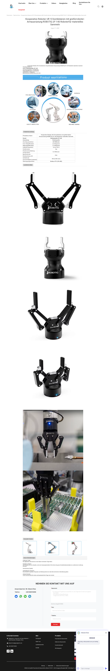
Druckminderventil (59, 645)
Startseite (9, 15)
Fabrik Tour (38, 641)
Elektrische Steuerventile (60, 642)
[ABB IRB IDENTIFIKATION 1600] (30, 548)
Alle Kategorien (58, 648)
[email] (16, 596)
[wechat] (25, 596)
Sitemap (43, 665)
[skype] (29, 596)
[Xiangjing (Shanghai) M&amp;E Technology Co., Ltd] (11, 6)
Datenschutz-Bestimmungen (62, 665)
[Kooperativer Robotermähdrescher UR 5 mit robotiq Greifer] (52, 548)
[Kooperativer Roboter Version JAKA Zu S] (74, 548)
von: (53, 607)
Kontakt (55, 624)
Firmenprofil (38, 638)
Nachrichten (17, 15)
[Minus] (106, 633)
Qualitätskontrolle (40, 644)
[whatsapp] (20, 596)
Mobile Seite (50, 665)
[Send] (106, 668)
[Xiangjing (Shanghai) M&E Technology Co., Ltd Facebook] (8, 651)
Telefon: (54, 615)
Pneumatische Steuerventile (61, 638)
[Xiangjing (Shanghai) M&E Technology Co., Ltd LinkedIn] (11, 651)
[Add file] (78, 668)
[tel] (34, 596)
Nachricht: (54, 588)
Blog (74, 3)
